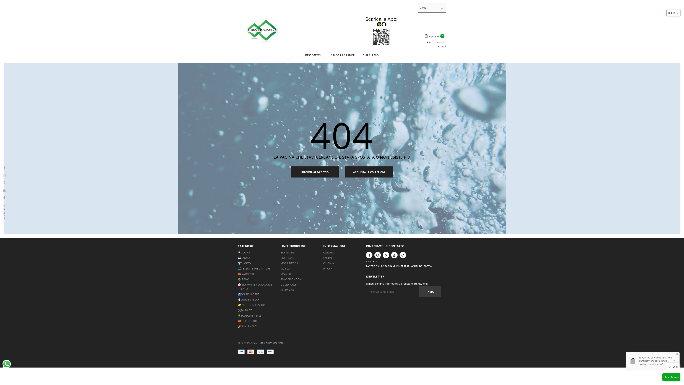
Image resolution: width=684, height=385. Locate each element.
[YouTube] (394, 255)
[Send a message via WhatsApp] (7, 364)
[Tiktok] (403, 255)
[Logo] (326, 30)
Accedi (430, 42)
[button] (673, 13)
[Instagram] (377, 255)
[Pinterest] (386, 255)
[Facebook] (369, 255)
